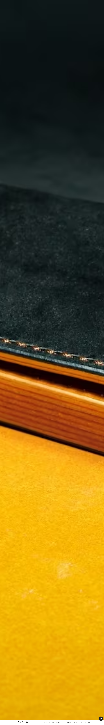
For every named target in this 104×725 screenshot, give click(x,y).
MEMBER (69, 722)
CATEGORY (51, 722)
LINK (81, 722)
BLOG (63, 722)
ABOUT (58, 722)
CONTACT (75, 722)
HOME (45, 722)
